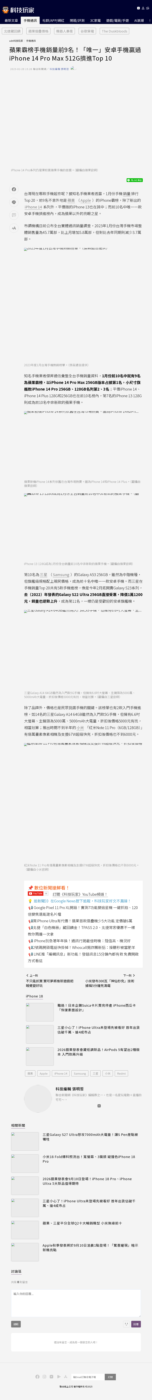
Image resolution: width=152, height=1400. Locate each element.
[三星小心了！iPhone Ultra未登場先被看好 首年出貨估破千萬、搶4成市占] (40, 1034)
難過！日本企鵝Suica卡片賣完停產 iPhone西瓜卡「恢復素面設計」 (96, 1007)
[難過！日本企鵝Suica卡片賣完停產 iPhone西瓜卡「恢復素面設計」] (40, 1012)
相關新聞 (18, 1125)
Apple (44, 1073)
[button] (143, 8)
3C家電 (95, 20)
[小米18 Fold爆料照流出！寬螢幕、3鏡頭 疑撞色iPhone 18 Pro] (25, 1163)
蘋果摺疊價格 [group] (38, 31)
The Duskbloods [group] (114, 31)
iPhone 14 (60, 1073)
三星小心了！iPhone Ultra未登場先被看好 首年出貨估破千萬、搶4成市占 (98, 1029)
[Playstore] (58, 1376)
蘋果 (30, 1073)
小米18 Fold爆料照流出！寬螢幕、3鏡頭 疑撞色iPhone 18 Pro (89, 1159)
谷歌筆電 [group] (87, 31)
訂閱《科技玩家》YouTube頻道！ (80, 894)
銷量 (126, 193)
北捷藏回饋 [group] (12, 31)
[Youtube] (138, 8)
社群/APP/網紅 (53, 20)
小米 (107, 1073)
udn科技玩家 (16, 40)
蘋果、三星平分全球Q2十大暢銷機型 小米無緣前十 (82, 1223)
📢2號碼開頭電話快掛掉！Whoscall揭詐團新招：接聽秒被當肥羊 (81, 947)
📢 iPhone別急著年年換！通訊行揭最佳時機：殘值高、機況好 (79, 940)
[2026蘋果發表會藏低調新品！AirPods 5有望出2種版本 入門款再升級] (40, 1056)
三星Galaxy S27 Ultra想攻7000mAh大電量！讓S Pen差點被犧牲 (90, 1136)
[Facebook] (36, 1376)
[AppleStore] (65, 1376)
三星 (95, 1073)
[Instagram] (44, 1376)
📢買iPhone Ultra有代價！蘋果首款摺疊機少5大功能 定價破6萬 (80, 920)
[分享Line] (14, 202)
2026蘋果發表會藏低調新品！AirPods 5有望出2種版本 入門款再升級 (98, 1052)
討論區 (16, 1271)
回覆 (136, 1324)
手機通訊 (30, 20)
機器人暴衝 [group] (64, 31)
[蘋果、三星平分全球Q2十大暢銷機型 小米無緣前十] (25, 1230)
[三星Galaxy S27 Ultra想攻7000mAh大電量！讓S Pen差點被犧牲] (25, 1141)
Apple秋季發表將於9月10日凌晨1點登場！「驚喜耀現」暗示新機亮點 (90, 1247)
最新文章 (11, 20)
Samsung (80, 1073)
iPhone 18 (34, 996)
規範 (16, 1324)
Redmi (121, 1073)
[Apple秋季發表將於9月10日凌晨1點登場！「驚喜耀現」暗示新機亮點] (25, 1252)
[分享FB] (14, 189)
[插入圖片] (126, 1324)
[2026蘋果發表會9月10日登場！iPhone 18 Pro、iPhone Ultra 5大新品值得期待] (25, 1185)
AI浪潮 (139, 20)
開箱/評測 (77, 20)
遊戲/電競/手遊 (117, 20)
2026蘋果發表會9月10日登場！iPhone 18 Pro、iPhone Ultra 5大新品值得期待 (87, 1181)
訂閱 (110, 1377)
